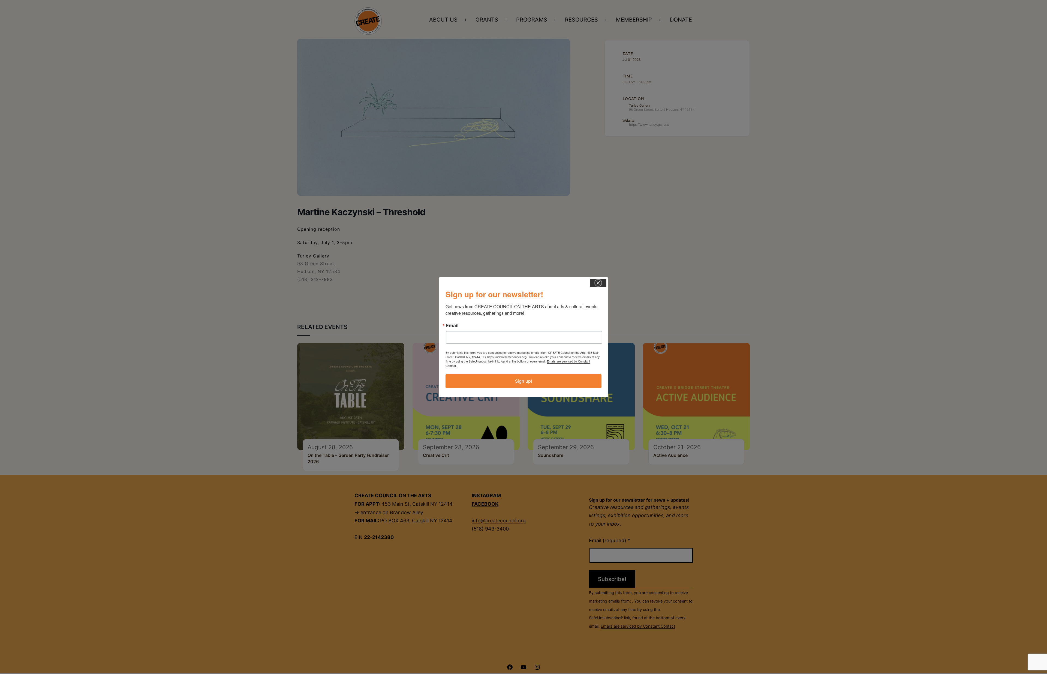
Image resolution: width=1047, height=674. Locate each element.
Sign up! (523, 381)
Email (452, 325)
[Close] (598, 283)
